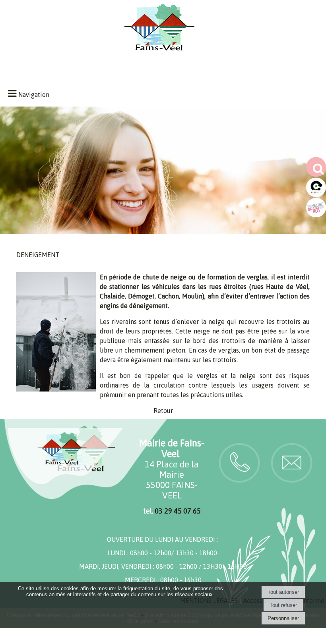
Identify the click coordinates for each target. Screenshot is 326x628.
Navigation (33, 94)
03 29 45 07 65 (178, 511)
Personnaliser (283, 618)
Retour (163, 410)
